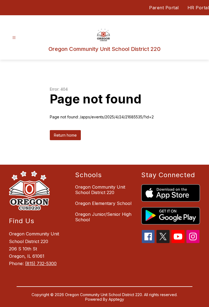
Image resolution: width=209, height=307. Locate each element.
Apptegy (116, 299)
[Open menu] (14, 38)
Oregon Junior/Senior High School (103, 216)
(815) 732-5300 (41, 263)
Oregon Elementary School (103, 203)
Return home (65, 135)
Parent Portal (164, 7)
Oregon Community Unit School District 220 (100, 189)
